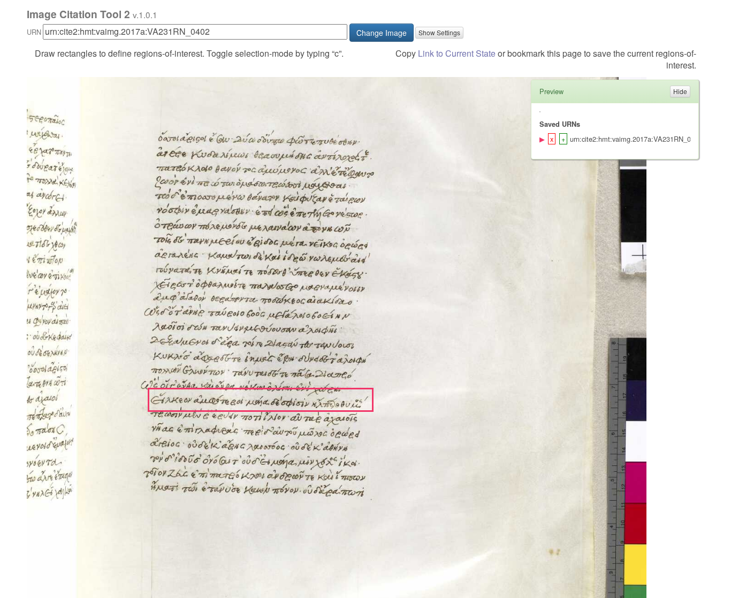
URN (34, 32)
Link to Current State (457, 53)
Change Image (381, 32)
